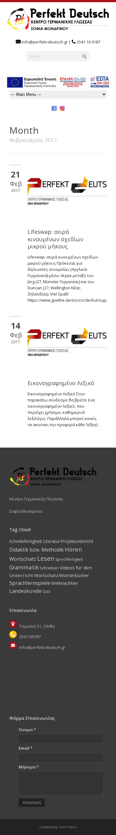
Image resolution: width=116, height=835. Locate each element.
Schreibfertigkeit (25, 541)
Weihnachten (64, 583)
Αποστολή (32, 802)
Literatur (51, 541)
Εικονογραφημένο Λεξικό (61, 383)
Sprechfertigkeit (69, 559)
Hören (73, 549)
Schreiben (49, 568)
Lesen (45, 558)
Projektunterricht (77, 541)
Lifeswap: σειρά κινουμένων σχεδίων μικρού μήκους (55, 239)
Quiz (46, 591)
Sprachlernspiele (29, 582)
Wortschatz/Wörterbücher (61, 575)
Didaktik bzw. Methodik (36, 549)
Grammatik (24, 567)
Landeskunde (25, 590)
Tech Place (67, 827)
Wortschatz (22, 558)
